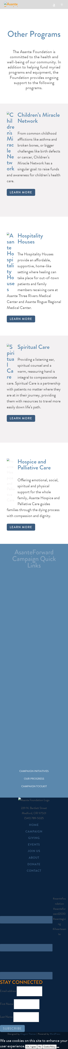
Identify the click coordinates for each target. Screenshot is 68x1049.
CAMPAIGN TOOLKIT (34, 786)
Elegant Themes (28, 1034)
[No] (58, 1047)
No (39, 1046)
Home (34, 825)
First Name (6, 1004)
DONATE (33, 864)
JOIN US (34, 851)
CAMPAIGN (33, 831)
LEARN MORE (21, 192)
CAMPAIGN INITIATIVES (34, 771)
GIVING (34, 838)
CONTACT (34, 870)
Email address (8, 991)
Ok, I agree (31, 1046)
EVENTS (34, 844)
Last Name (6, 1016)
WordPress (55, 1034)
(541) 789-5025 (34, 818)
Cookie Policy (49, 1046)
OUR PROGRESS (34, 779)
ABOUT (34, 857)
